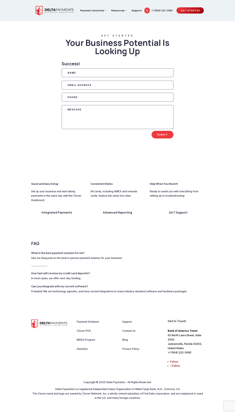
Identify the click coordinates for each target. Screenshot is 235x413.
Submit (162, 134)
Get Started (192, 10)
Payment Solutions (92, 10)
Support (137, 10)
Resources (118, 10)
